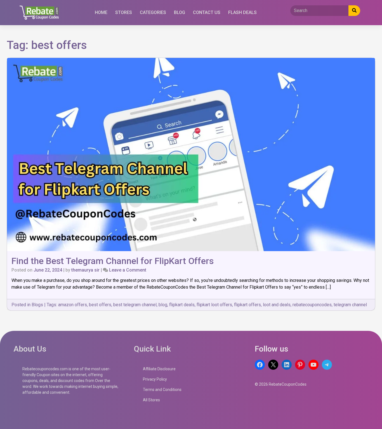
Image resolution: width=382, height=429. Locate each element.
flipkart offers (247, 304)
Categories (153, 12)
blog (163, 304)
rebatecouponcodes (312, 304)
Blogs (37, 304)
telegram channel (350, 304)
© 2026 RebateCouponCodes (280, 384)
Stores (123, 12)
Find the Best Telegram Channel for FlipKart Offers (112, 261)
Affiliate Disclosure (159, 369)
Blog (179, 12)
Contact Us (206, 12)
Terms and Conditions (162, 389)
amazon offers (72, 304)
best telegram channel (135, 304)
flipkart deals (182, 304)
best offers (100, 304)
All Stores (151, 400)
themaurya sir (85, 270)
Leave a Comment (127, 270)
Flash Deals (242, 12)
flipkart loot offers (214, 304)
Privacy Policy (155, 379)
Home (101, 12)
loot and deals (277, 304)
